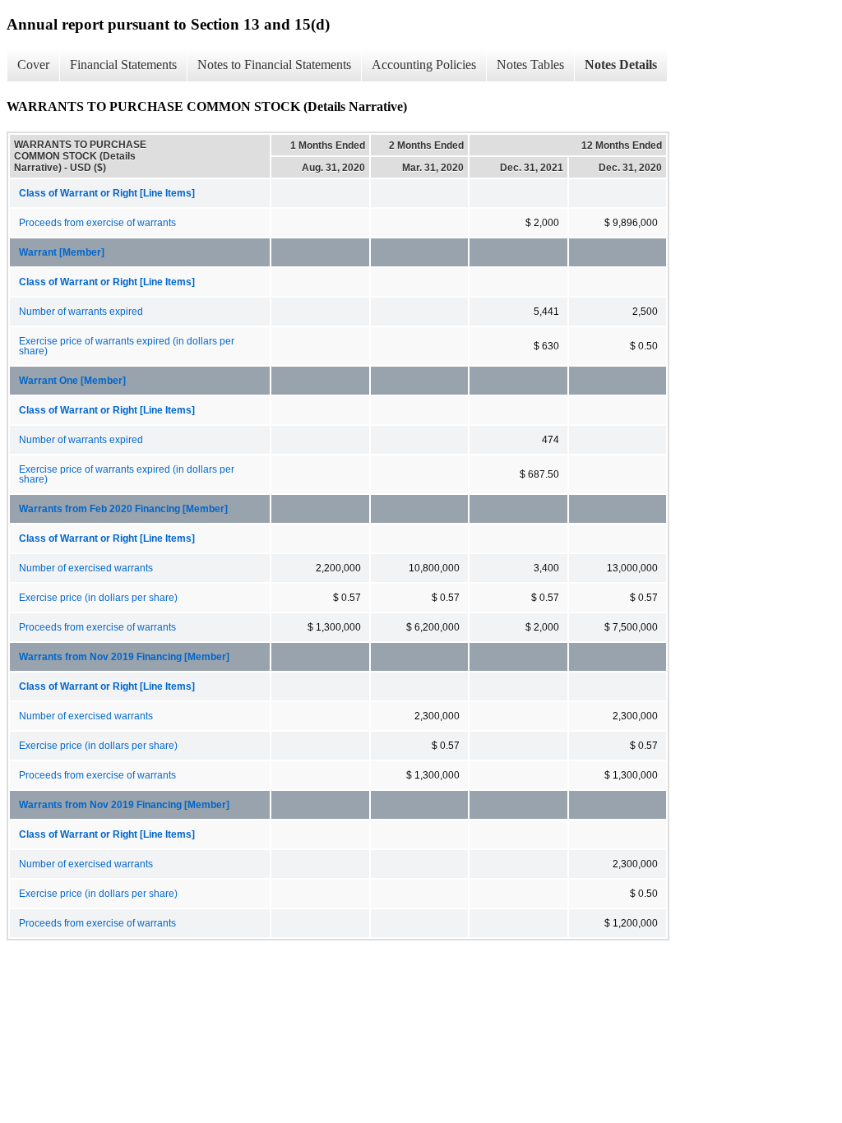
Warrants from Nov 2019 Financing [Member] (124, 657)
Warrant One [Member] (72, 381)
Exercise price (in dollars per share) (98, 598)
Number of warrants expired (81, 312)
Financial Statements (123, 65)
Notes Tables (530, 65)
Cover (33, 65)
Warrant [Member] (61, 252)
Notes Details (621, 65)
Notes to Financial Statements (274, 65)
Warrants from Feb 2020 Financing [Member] (123, 509)
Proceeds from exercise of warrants (97, 223)
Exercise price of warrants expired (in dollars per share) (126, 346)
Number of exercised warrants (86, 568)
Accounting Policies (424, 65)
